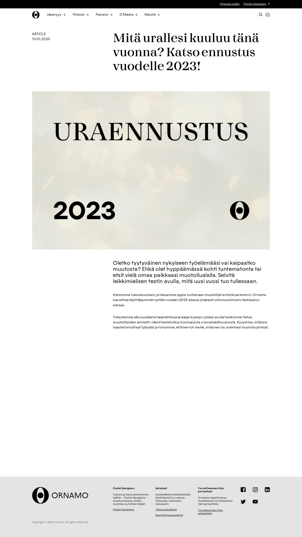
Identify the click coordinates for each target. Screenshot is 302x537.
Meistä (150, 14)
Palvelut (102, 14)
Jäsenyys (54, 14)
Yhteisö (79, 14)
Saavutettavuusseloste (169, 515)
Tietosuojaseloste (166, 510)
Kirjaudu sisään (230, 4)
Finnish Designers (255, 4)
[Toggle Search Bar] (260, 14)
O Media (126, 14)
